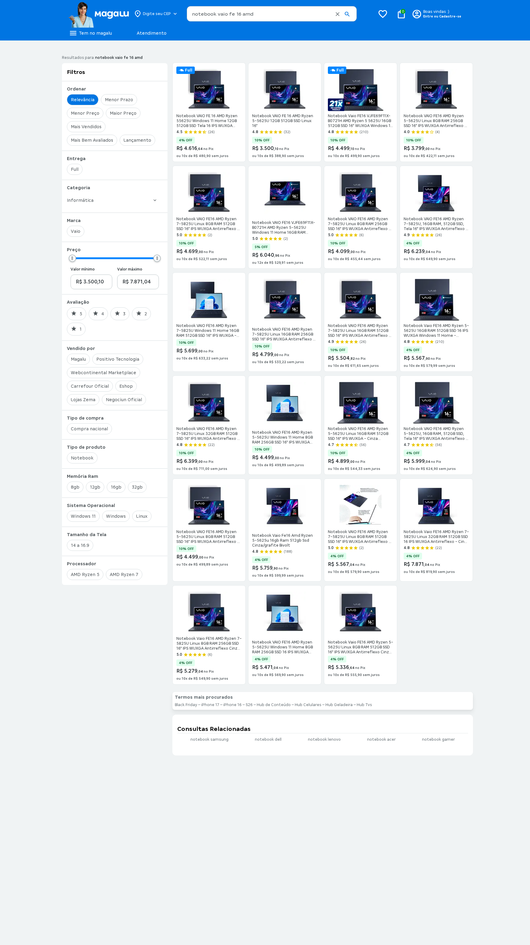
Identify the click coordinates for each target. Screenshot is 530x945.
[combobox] (272, 13)
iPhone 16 (232, 705)
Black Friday (186, 705)
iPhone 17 (210, 705)
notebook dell (268, 739)
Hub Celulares (308, 705)
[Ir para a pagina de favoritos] (383, 14)
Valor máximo (129, 269)
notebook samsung (209, 739)
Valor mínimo (83, 269)
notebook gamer (438, 739)
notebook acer (381, 739)
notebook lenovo (324, 739)
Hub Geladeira (339, 705)
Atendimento (152, 33)
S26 (249, 705)
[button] (337, 14)
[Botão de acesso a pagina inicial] (99, 14)
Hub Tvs (364, 705)
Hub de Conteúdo (274, 705)
